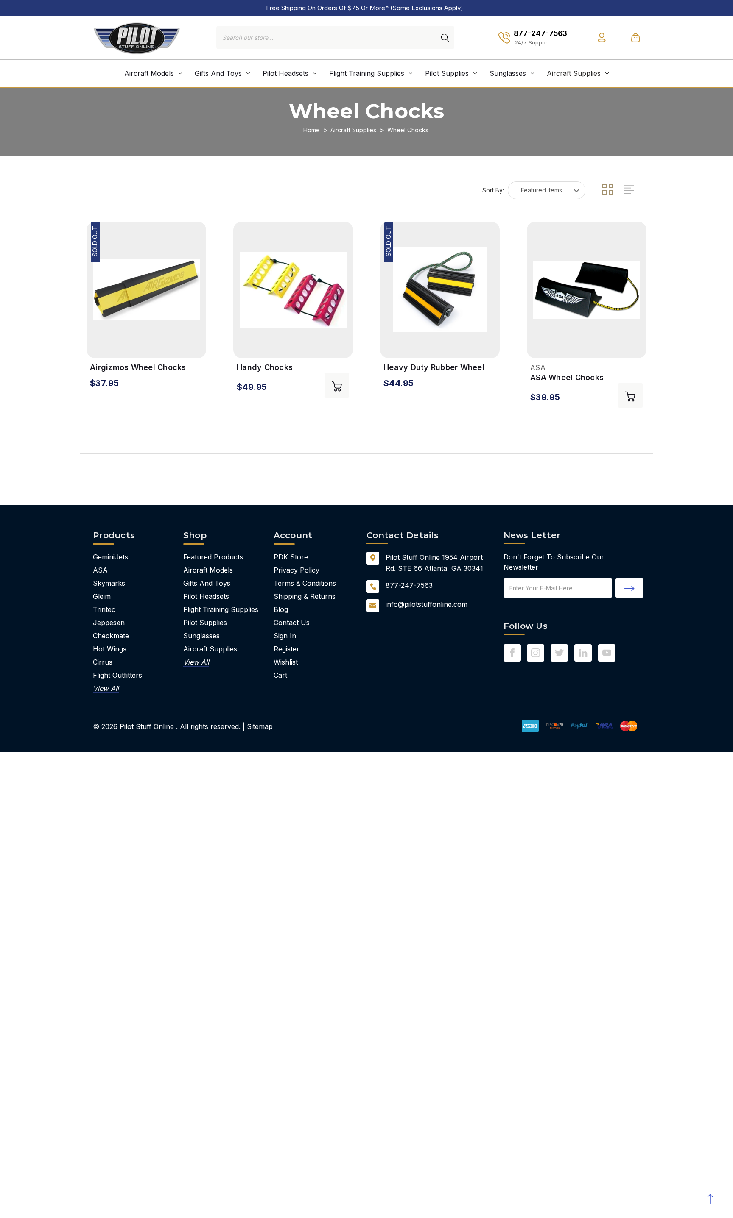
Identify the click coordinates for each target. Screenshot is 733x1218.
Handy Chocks (265, 367)
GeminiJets (110, 557)
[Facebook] (512, 652)
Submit (629, 588)
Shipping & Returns (305, 596)
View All (106, 688)
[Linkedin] (583, 652)
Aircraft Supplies (574, 73)
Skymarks (109, 583)
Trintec (104, 609)
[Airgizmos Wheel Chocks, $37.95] (146, 290)
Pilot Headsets (285, 73)
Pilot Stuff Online (147, 726)
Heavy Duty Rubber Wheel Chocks (433, 368)
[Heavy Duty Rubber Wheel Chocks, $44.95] (439, 290)
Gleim (102, 596)
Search (445, 37)
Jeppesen (109, 622)
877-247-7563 (409, 585)
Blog (281, 609)
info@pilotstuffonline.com (426, 604)
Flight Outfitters (117, 675)
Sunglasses (508, 73)
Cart (280, 675)
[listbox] (546, 190)
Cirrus (102, 662)
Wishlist (286, 662)
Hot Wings (109, 649)
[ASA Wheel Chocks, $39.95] (586, 290)
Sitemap (260, 726)
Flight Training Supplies (366, 73)
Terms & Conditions (305, 583)
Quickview (98, 345)
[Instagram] (535, 652)
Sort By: (493, 190)
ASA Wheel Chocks (567, 377)
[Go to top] (709, 1199)
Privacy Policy (296, 570)
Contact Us (292, 622)
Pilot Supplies (447, 73)
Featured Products (213, 557)
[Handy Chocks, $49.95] (293, 290)
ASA (100, 570)
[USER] (602, 37)
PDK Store (291, 557)
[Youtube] (606, 652)
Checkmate (111, 635)
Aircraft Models (149, 73)
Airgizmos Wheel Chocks (138, 367)
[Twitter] (559, 652)
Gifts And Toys (218, 73)
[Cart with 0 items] (635, 37)
